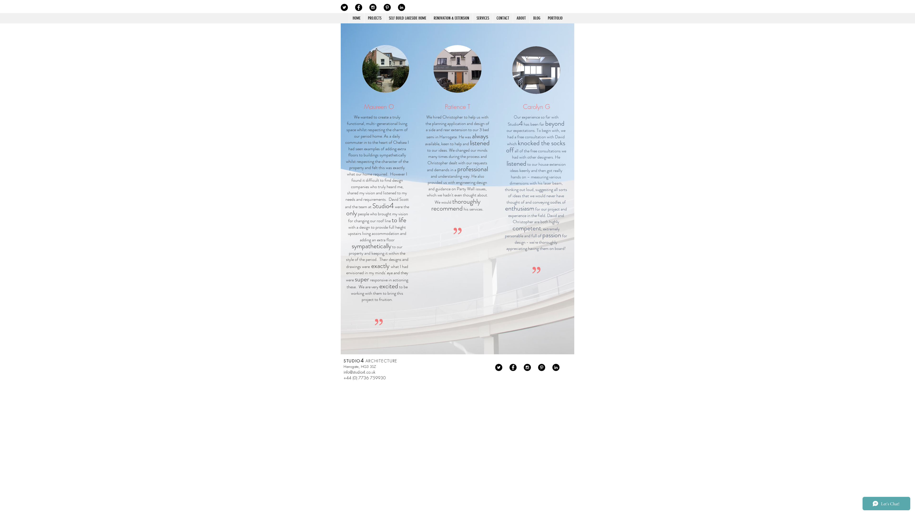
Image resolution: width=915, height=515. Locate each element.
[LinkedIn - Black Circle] (401, 7)
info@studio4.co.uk (359, 372)
